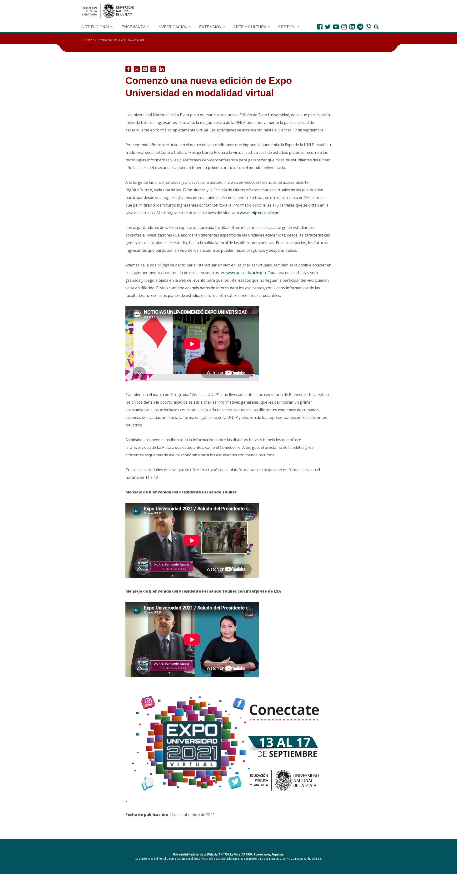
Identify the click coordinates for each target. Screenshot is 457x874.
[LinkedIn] (352, 27)
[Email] (145, 69)
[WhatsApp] (368, 27)
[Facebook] (320, 27)
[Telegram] (360, 27)
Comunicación (107, 40)
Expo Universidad (131, 40)
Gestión (88, 40)
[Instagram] (344, 27)
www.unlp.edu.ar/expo (259, 212)
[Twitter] (328, 27)
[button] (112, 27)
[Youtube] (336, 27)
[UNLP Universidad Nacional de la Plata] (108, 11)
